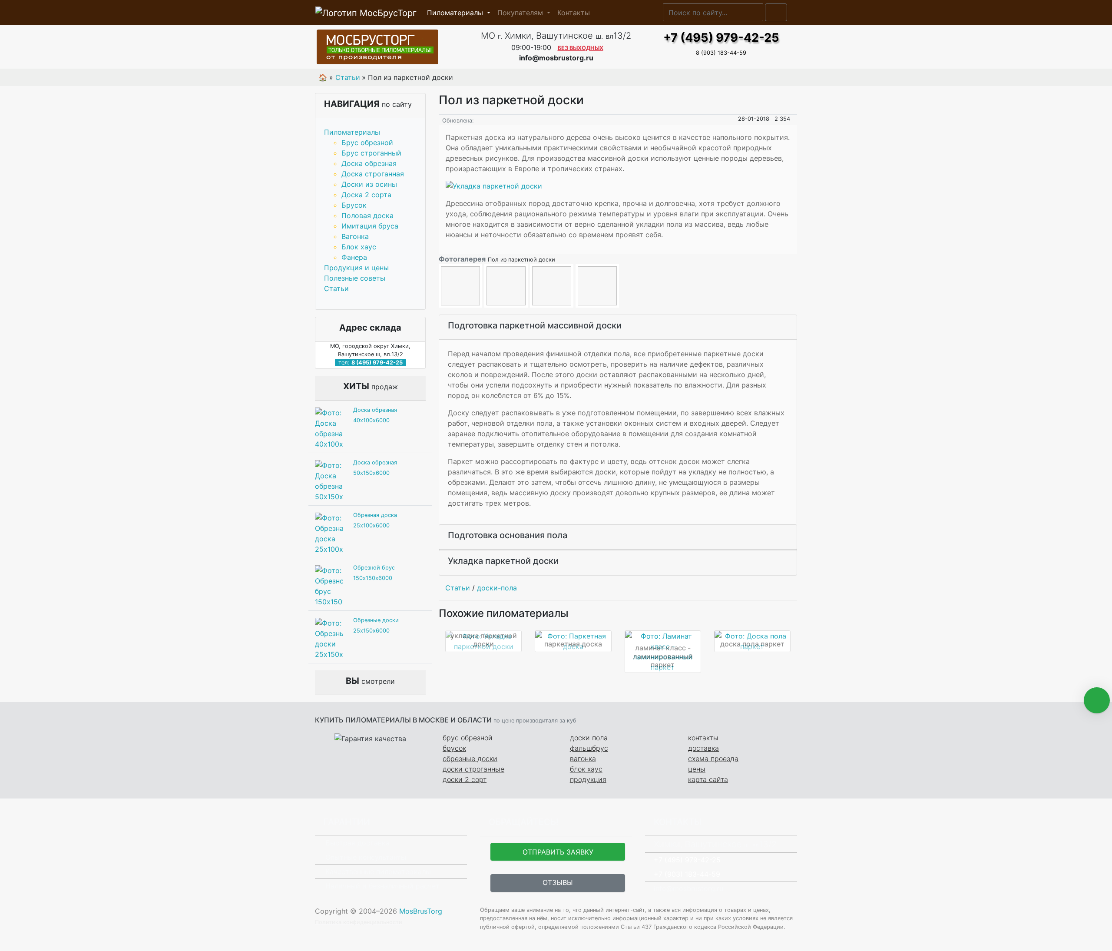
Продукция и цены (356, 267)
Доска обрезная (369, 163)
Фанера (354, 257)
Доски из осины (369, 184)
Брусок (354, 205)
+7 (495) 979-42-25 (721, 37)
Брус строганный (371, 153)
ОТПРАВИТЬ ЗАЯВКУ (558, 852)
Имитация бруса (369, 226)
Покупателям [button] (521, 12)
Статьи (336, 288)
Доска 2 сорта (366, 194)
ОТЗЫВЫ (558, 882)
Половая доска (367, 215)
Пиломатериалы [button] (456, 12)
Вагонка (355, 236)
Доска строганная (372, 173)
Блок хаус (358, 246)
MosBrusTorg (420, 911)
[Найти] (776, 12)
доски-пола (497, 587)
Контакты (573, 12)
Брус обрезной (367, 142)
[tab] (618, 327)
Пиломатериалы (352, 132)
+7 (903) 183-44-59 (687, 874)
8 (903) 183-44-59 (721, 53)
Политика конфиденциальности (358, 922)
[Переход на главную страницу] (391, 47)
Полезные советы (354, 278)
